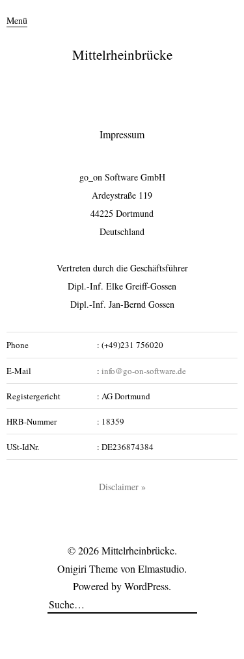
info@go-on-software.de (144, 371)
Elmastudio (161, 568)
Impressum (122, 134)
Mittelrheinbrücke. (139, 550)
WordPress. (147, 586)
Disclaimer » (122, 486)
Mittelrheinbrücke (122, 54)
